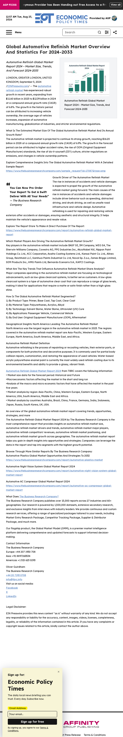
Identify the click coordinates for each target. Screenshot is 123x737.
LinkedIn (11, 596)
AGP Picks (9, 4)
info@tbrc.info (14, 579)
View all (115, 4)
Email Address (17, 708)
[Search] (99, 32)
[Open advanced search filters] (106, 32)
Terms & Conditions (95, 734)
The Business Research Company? (39, 496)
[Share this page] (115, 32)
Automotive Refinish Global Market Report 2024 (33, 370)
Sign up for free (32, 721)
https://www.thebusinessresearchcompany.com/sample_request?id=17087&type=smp (56, 170)
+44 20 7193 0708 (16, 575)
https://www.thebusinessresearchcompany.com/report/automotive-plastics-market (54, 459)
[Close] (58, 671)
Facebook (12, 587)
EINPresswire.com (17, 86)
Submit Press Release (68, 734)
